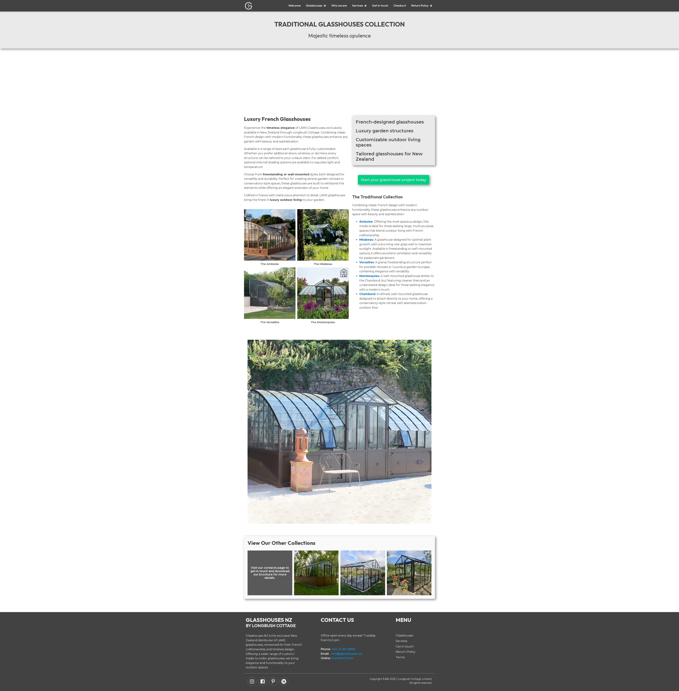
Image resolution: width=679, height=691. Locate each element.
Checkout (399, 5)
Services (357, 5)
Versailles (366, 262)
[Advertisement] (339, 85)
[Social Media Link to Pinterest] (273, 681)
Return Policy (419, 5)
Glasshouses (314, 5)
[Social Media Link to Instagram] (252, 681)
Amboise (366, 221)
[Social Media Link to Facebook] (262, 681)
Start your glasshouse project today (393, 180)
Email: (341, 653)
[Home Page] (248, 5)
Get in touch (380, 5)
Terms (400, 657)
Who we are (339, 5)
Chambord (367, 294)
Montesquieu (369, 276)
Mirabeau (366, 239)
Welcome (294, 5)
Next (427, 432)
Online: (337, 658)
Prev (252, 432)
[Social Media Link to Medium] (283, 681)
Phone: (338, 649)
